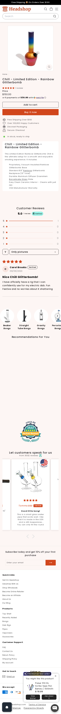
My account (7, 662)
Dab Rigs (6, 625)
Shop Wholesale (10, 588)
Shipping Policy (9, 659)
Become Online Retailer (13, 591)
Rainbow (27, 170)
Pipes (5, 629)
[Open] (7, 707)
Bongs (5, 621)
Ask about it (49, 697)
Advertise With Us (10, 584)
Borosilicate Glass (18, 179)
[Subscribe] (51, 562)
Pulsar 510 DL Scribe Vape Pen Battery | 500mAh (44, 686)
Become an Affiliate (11, 595)
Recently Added (9, 617)
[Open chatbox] (55, 708)
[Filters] (5, 252)
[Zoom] (49, 66)
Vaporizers (7, 633)
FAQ (4, 647)
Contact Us (7, 651)
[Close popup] (56, 676)
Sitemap (16, 708)
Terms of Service (37, 704)
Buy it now (30, 112)
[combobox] (30, 16)
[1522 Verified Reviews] (30, 442)
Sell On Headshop (10, 580)
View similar (33, 697)
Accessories (8, 636)
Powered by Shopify (34, 708)
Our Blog (6, 603)
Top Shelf (6, 614)
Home (5, 74)
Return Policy (8, 655)
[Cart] (51, 9)
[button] (8, 88)
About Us (6, 599)
